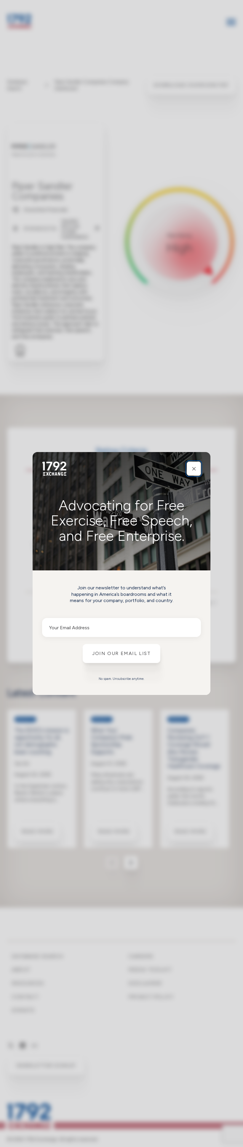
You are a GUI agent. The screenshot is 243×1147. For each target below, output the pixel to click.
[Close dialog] (194, 469)
